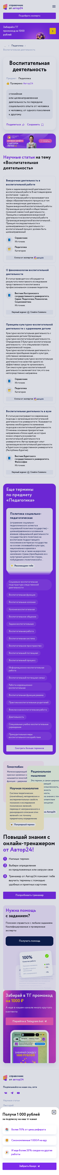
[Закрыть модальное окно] (54, 1112)
